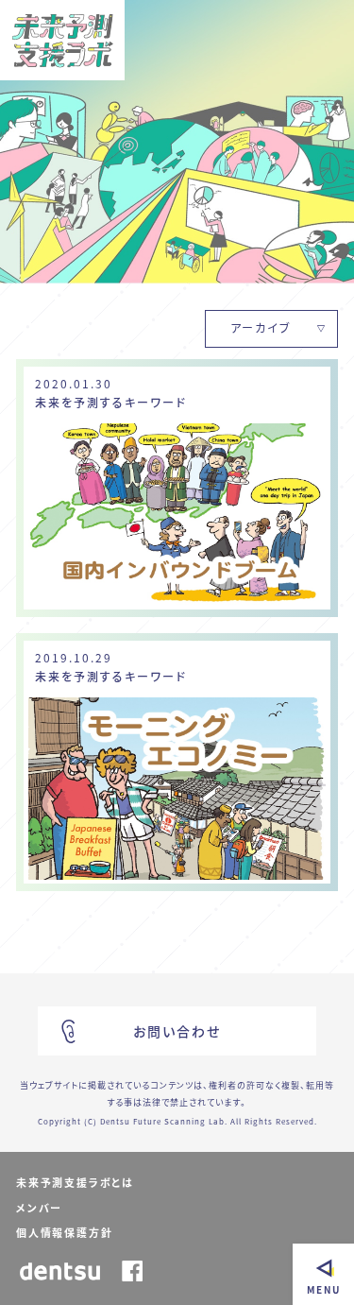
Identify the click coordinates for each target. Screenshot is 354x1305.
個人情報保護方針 (64, 1233)
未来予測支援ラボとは (75, 1183)
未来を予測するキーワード (111, 402)
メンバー (39, 1208)
